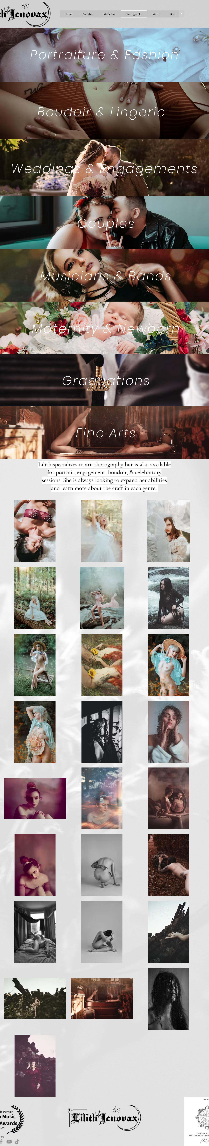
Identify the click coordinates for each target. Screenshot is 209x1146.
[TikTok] (17, 1141)
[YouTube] (9, 1141)
